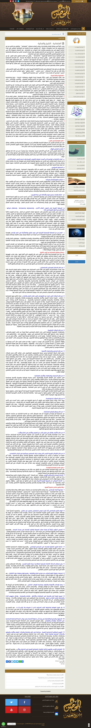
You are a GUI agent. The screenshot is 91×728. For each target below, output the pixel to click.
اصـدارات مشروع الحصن (48, 706)
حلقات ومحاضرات (81, 168)
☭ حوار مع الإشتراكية (80, 80)
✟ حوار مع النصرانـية (80, 50)
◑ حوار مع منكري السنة (79, 96)
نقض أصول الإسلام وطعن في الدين (55, 680)
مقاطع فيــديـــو (81, 165)
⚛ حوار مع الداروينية (80, 86)
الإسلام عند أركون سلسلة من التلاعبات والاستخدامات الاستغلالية (49, 686)
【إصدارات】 (12, 28)
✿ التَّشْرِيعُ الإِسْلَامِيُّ (80, 132)
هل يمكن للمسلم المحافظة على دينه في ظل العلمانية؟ (50, 677)
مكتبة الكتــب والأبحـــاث (79, 187)
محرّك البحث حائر (20, 28)
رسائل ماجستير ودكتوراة (79, 190)
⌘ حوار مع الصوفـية (80, 70)
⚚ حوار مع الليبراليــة (80, 76)
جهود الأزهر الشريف (80, 216)
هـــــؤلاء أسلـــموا (40, 28)
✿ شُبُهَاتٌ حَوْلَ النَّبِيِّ (80, 126)
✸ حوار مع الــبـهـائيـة (80, 90)
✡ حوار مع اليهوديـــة (80, 47)
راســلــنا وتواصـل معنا (48, 712)
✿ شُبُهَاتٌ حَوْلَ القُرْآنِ (80, 119)
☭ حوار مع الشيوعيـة (80, 83)
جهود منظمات (81, 239)
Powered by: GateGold (45, 691)
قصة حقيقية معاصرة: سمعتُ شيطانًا (55, 674)
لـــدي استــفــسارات (50, 28)
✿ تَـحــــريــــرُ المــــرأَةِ (80, 135)
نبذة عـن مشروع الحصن (75, 28)
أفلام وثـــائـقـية (81, 158)
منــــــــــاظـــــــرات (81, 162)
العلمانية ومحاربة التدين (57, 683)
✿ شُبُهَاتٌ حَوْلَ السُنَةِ (80, 122)
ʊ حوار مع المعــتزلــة (80, 66)
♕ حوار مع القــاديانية (80, 63)
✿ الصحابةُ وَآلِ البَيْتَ (80, 129)
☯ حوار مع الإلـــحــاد (80, 57)
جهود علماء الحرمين (80, 212)
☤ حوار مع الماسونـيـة (80, 60)
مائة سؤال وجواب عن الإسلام (62, 28)
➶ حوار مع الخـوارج (80, 93)
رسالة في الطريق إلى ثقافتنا (37, 1)
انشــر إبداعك (82, 246)
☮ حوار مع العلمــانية (80, 73)
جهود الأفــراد (81, 242)
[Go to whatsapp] (3, 724)
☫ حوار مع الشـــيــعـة (80, 53)
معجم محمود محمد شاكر (61, 1)
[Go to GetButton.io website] (3, 726)
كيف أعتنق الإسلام (30, 28)
